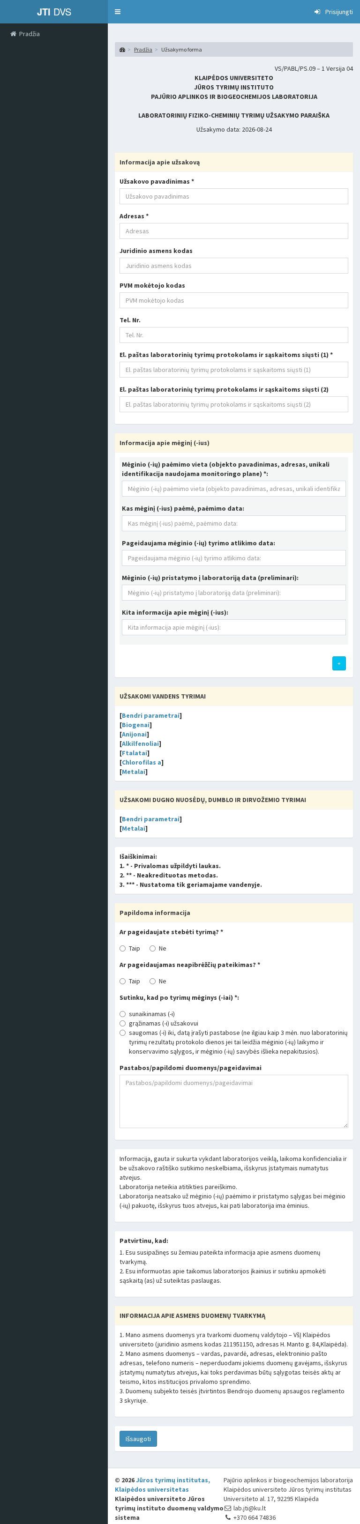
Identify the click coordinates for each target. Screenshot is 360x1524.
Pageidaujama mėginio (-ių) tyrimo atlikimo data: (198, 543)
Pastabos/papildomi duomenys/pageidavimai (191, 1067)
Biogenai (136, 725)
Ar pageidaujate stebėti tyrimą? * (171, 932)
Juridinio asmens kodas (156, 250)
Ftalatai (134, 753)
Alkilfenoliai (140, 743)
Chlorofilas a (141, 762)
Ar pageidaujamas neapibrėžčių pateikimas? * (190, 964)
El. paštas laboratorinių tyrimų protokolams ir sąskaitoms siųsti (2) (224, 389)
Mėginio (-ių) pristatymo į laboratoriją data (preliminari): (210, 577)
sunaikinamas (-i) (152, 1014)
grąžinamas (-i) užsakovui (163, 1023)
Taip (134, 948)
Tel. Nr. (130, 320)
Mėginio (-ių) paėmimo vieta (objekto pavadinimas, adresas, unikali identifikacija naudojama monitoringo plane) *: (226, 469)
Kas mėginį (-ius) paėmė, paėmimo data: (183, 508)
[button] (118, 11)
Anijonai (134, 734)
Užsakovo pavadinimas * (157, 181)
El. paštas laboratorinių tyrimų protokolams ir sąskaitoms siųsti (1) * (226, 354)
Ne (162, 948)
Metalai (133, 771)
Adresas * (134, 216)
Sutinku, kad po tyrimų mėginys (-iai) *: (179, 997)
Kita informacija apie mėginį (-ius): (175, 612)
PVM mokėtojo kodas (152, 285)
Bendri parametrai (151, 715)
